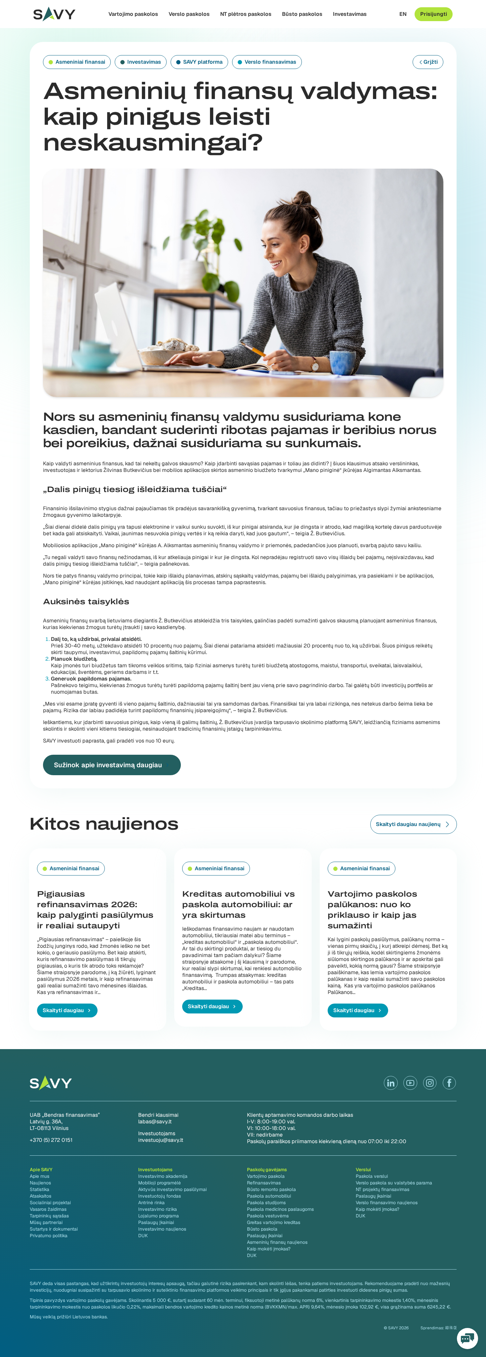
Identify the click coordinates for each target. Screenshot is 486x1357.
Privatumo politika (48, 1236)
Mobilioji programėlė (159, 1183)
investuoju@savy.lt (160, 1140)
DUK (143, 1236)
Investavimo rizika (157, 1209)
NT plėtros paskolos (245, 14)
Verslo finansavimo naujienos (387, 1203)
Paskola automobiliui (269, 1196)
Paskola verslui (372, 1176)
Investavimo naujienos (162, 1229)
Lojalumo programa (158, 1216)
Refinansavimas (264, 1183)
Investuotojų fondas (159, 1196)
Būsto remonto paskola (271, 1189)
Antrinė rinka (151, 1203)
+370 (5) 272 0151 (51, 1140)
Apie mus (39, 1176)
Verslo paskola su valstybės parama (394, 1183)
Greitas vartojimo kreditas (273, 1222)
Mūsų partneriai (46, 1222)
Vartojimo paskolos (133, 14)
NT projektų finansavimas (382, 1189)
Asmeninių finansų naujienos (277, 1242)
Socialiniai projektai (50, 1203)
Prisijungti (433, 14)
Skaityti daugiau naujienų (408, 824)
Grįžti (431, 61)
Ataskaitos (40, 1196)
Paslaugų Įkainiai (156, 1222)
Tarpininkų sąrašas (49, 1216)
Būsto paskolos (302, 14)
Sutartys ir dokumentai (54, 1229)
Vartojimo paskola (266, 1176)
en (403, 14)
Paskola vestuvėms (268, 1216)
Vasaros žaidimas (48, 1209)
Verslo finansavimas (270, 61)
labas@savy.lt (155, 1121)
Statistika (39, 1189)
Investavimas (350, 14)
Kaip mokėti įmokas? (269, 1249)
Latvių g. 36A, (46, 1121)
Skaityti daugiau (63, 1010)
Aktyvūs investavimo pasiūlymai (172, 1189)
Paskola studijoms (266, 1203)
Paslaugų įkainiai (264, 1236)
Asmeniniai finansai (80, 61)
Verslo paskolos (189, 14)
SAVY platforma (203, 61)
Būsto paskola (262, 1229)
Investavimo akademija (162, 1176)
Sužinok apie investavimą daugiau (108, 765)
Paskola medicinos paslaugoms (280, 1209)
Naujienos (40, 1183)
